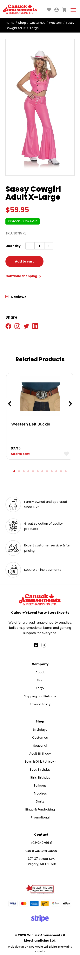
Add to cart (24, 261)
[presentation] (9, 404)
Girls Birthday (40, 777)
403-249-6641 (41, 842)
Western (55, 22)
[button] (14, 471)
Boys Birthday (40, 769)
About (40, 672)
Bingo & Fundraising (40, 809)
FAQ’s (40, 688)
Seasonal (40, 745)
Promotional (40, 817)
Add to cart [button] (20, 454)
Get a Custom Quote (41, 850)
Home (10, 22)
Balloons (40, 785)
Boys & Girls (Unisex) (40, 761)
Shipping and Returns (40, 696)
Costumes (37, 22)
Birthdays (40, 729)
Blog (40, 680)
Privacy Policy (40, 704)
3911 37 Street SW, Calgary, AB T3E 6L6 (41, 861)
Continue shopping (21, 276)
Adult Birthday (40, 753)
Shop (22, 22)
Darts (40, 801)
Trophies (40, 793)
